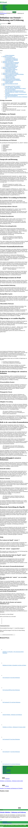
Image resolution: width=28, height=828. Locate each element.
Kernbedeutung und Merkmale (11, 60)
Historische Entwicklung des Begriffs (10, 83)
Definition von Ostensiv (7, 56)
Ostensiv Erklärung (7, 771)
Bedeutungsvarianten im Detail (9, 68)
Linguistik (5, 767)
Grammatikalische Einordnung (11, 58)
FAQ (4, 84)
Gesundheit (5, 5)
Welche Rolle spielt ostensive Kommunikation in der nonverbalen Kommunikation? (16, 95)
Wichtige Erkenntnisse (9, 55)
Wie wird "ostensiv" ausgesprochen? (12, 87)
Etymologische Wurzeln (10, 57)
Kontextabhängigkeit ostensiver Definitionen (12, 80)
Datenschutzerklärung (7, 822)
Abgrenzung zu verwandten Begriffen (10, 73)
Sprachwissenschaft (7, 773)
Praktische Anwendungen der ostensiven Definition (13, 74)
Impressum (5, 821)
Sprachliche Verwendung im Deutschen (11, 62)
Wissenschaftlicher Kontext (10, 75)
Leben (4, 6)
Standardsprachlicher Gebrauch (11, 63)
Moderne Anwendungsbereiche (11, 66)
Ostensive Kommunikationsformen (10, 67)
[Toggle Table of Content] (1, 53)
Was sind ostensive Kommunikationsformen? (14, 90)
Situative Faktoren (9, 82)
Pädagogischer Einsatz (9, 76)
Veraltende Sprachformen (10, 64)
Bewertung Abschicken (5, 625)
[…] (1, 819)
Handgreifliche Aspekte (10, 70)
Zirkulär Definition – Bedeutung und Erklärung (13, 812)
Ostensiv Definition (7, 769)
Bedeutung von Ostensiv (8, 766)
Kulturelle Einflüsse (9, 81)
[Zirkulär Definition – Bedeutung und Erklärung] (10, 808)
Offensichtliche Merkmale (10, 71)
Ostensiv (4, 768)
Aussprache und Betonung (8, 61)
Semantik (4, 772)
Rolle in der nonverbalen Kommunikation (11, 79)
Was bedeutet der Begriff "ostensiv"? (12, 86)
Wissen (4, 7)
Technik (4, 9)
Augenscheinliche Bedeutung (11, 69)
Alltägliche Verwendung (10, 77)
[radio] (15, 618)
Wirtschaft (5, 8)
